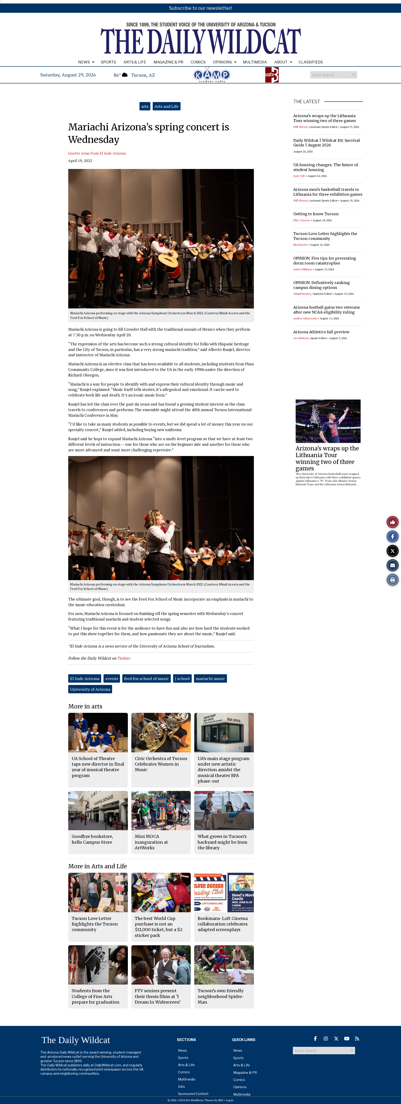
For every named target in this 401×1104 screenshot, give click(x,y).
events (111, 678)
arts (145, 106)
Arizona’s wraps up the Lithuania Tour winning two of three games (324, 118)
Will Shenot (300, 127)
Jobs (181, 1086)
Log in (229, 1100)
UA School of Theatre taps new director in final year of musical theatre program (98, 767)
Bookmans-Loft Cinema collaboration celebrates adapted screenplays (223, 924)
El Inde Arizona (84, 678)
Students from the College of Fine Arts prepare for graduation (96, 996)
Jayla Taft (299, 176)
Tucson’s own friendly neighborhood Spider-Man (221, 996)
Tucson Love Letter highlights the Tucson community (325, 236)
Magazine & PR (168, 62)
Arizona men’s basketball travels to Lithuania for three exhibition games (327, 192)
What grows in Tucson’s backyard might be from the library (222, 842)
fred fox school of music (146, 678)
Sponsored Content (193, 1094)
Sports (108, 62)
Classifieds (311, 62)
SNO (220, 1100)
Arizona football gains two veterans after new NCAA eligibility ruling (326, 309)
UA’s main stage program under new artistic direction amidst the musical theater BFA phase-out (223, 770)
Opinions (222, 62)
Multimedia (255, 62)
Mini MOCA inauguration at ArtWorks (151, 842)
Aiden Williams (302, 269)
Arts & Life (134, 62)
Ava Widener (301, 338)
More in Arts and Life (97, 866)
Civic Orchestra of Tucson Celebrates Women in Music (161, 764)
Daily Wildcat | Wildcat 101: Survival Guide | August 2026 (326, 143)
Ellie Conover (301, 220)
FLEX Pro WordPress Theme (196, 1100)
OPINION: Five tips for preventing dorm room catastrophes (324, 260)
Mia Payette (300, 244)
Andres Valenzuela (305, 318)
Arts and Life (167, 106)
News (84, 62)
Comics (198, 62)
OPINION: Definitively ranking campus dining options (321, 285)
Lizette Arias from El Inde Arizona (97, 153)
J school (182, 678)
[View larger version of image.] (161, 238)
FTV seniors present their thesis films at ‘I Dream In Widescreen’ (158, 996)
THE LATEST (306, 101)
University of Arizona (90, 689)
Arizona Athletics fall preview (321, 332)
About (281, 62)
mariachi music (210, 678)
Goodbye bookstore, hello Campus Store (92, 839)
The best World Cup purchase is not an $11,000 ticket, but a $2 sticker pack (158, 927)
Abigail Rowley (302, 293)
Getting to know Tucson (316, 214)
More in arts (85, 706)
